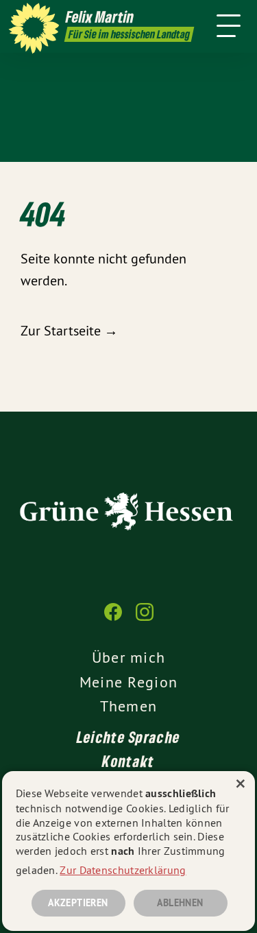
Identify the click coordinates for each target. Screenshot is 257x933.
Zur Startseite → (69, 330)
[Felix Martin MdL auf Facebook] (113, 619)
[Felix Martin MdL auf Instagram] (144, 619)
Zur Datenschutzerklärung (123, 870)
